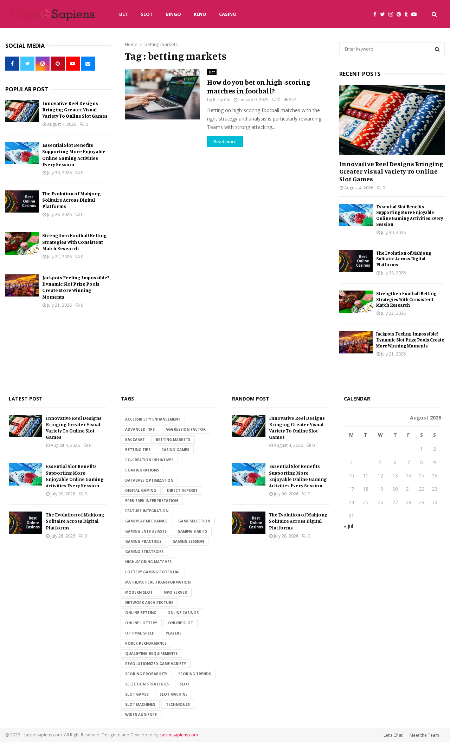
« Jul (348, 526)
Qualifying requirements (151, 653)
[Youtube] (415, 14)
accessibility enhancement (152, 419)
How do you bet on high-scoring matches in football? (258, 86)
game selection (194, 521)
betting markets (173, 439)
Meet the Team (424, 735)
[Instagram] (392, 14)
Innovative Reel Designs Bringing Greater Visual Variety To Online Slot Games (75, 109)
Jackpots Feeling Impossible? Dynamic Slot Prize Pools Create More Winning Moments (75, 287)
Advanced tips (140, 429)
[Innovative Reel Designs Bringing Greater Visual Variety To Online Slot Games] (22, 111)
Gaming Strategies (144, 551)
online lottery (141, 622)
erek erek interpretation (151, 500)
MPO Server (175, 592)
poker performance (146, 643)
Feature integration (146, 510)
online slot (180, 622)
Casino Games (175, 449)
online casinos (183, 612)
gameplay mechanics (146, 521)
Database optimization (149, 480)
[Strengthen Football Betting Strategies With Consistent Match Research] (22, 243)
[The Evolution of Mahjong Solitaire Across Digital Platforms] (22, 201)
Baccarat (135, 439)
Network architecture (149, 602)
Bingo (173, 14)
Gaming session (188, 541)
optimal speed (140, 633)
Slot (147, 14)
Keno (200, 14)
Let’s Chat (393, 735)
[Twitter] (384, 14)
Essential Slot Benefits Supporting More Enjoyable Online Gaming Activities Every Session (73, 154)
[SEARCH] (437, 49)
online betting (140, 612)
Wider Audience (141, 714)
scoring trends (194, 673)
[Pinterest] (401, 14)
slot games (137, 694)
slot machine (173, 694)
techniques (178, 704)
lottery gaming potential (152, 571)
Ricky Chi (221, 100)
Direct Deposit (182, 490)
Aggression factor (186, 429)
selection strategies (147, 684)
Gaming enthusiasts (146, 531)
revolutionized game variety (155, 663)
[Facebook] (376, 14)
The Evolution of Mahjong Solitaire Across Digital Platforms (71, 199)
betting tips (137, 449)
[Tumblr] (408, 14)
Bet (123, 14)
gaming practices (143, 541)
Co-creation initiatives (149, 459)
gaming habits (192, 531)
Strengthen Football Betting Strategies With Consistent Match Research (74, 241)
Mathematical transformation (158, 582)
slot (184, 684)
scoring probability (146, 673)
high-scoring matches (148, 561)
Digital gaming (140, 490)
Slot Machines (140, 704)
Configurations (142, 470)
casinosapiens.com (179, 735)
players (173, 633)
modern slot (139, 592)
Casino (228, 14)
